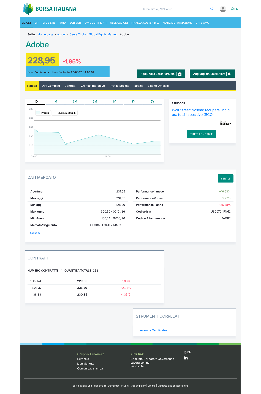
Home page (45, 34)
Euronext (83, 359)
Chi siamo (202, 22)
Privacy (125, 385)
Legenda (35, 232)
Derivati (75, 22)
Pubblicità (137, 366)
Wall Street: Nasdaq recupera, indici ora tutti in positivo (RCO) (201, 112)
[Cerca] (212, 9)
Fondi (62, 22)
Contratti (70, 85)
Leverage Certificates (153, 330)
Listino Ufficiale (158, 85)
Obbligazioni (119, 22)
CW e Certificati (96, 22)
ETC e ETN (48, 22)
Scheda (32, 85)
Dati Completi (51, 85)
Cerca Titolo (77, 34)
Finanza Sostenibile (145, 22)
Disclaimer (113, 385)
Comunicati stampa (90, 368)
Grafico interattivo (93, 85)
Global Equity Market (103, 34)
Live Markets (85, 363)
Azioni (26, 22)
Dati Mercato (42, 177)
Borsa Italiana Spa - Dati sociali (89, 385)
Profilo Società (119, 85)
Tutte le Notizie (201, 134)
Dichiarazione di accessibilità (172, 385)
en (236, 9)
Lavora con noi (140, 362)
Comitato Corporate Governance (152, 359)
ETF (36, 22)
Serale (225, 178)
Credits (151, 385)
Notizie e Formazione (177, 22)
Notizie (138, 85)
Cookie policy (138, 385)
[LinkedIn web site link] (186, 358)
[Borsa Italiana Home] (49, 9)
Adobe (37, 44)
